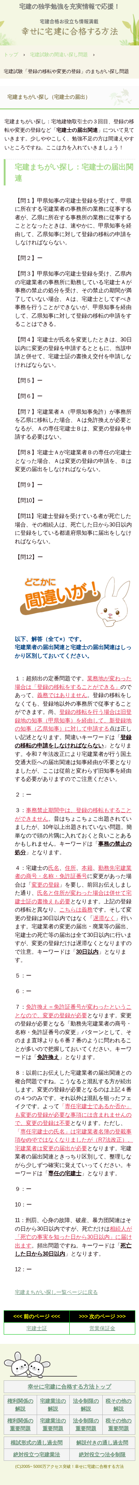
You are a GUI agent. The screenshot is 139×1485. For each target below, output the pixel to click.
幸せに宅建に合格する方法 (69, 26)
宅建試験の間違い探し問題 (59, 54)
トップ (11, 54)
